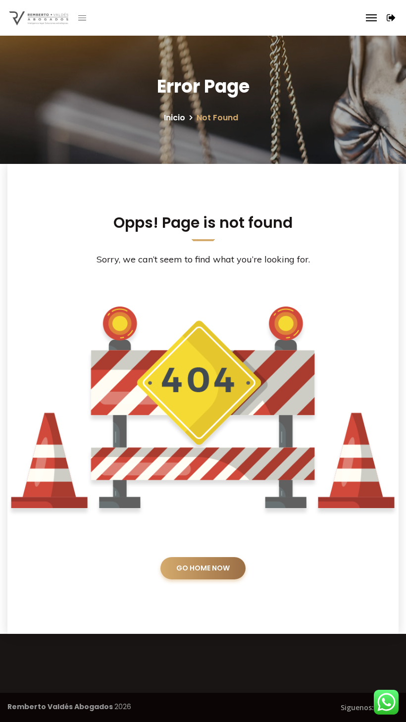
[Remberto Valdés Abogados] (34, 17)
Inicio (174, 117)
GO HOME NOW (203, 568)
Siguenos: (357, 707)
